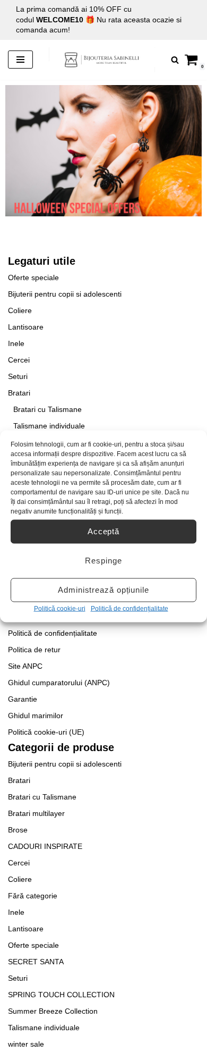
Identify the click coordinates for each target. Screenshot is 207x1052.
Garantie (22, 699)
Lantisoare (26, 327)
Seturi (18, 376)
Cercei (19, 360)
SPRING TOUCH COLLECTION (61, 994)
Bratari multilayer (36, 813)
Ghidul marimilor (35, 715)
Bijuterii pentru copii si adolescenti (65, 294)
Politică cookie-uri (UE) (46, 732)
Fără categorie (32, 895)
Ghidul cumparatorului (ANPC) (59, 682)
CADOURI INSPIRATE (45, 846)
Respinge (103, 560)
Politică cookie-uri (59, 608)
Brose (18, 830)
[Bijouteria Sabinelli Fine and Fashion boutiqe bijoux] (102, 59)
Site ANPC (25, 666)
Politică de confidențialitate (129, 608)
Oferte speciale (33, 277)
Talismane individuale (49, 426)
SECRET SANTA (36, 961)
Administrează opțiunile (103, 589)
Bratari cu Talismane (47, 409)
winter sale (26, 1044)
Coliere (20, 310)
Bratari (19, 393)
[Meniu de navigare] (20, 60)
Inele (16, 343)
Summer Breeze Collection (53, 1011)
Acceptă (103, 531)
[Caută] (175, 60)
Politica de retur (34, 649)
